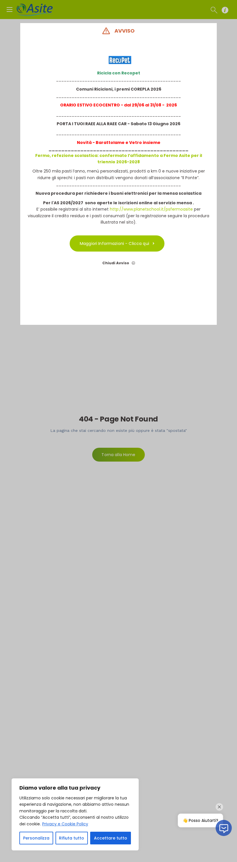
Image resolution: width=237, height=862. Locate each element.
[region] (75, 814)
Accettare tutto (110, 838)
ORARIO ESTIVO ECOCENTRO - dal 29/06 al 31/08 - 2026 (118, 105)
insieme (151, 142)
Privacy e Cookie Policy (65, 824)
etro (137, 142)
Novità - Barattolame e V (104, 142)
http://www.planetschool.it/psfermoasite (151, 209)
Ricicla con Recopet (118, 73)
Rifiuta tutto (71, 838)
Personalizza (36, 838)
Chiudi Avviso (116, 263)
